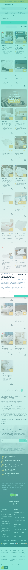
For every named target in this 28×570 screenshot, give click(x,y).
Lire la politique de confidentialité (7, 291)
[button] (2, 567)
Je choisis (7, 296)
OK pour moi (21, 296)
